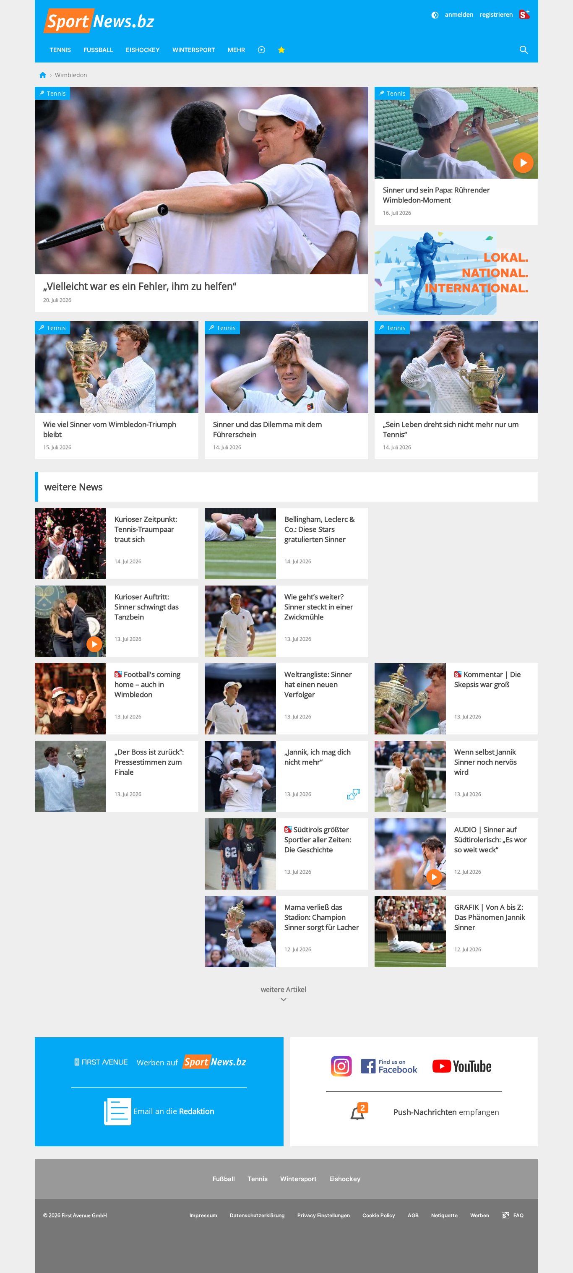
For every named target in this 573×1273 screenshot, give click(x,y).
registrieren (496, 14)
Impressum (203, 1215)
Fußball (98, 49)
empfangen (430, 1112)
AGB (413, 1215)
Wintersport (193, 49)
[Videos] (261, 49)
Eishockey (143, 49)
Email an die (172, 1111)
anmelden (459, 14)
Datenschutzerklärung (257, 1215)
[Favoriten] (281, 49)
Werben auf (157, 1062)
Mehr (236, 49)
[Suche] (523, 49)
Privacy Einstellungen (323, 1215)
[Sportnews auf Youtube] (462, 1065)
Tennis (60, 49)
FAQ (518, 1215)
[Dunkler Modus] (436, 14)
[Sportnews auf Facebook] (390, 1065)
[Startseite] (43, 75)
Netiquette (444, 1215)
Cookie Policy (378, 1215)
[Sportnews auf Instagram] (342, 1065)
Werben (479, 1215)
